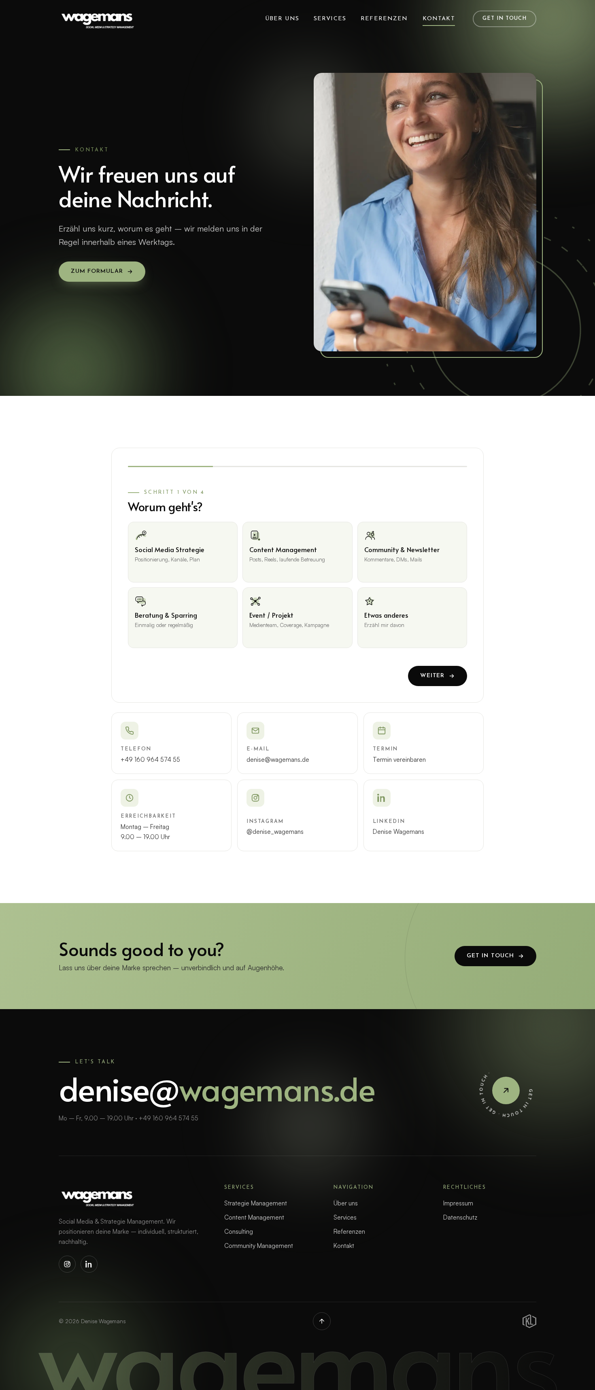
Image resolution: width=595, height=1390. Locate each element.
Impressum (458, 1203)
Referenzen (384, 19)
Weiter (432, 676)
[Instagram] (67, 1264)
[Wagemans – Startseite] (97, 18)
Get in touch (504, 18)
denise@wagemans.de (277, 759)
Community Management (258, 1246)
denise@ (217, 1088)
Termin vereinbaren (399, 759)
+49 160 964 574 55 (150, 759)
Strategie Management (255, 1203)
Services (330, 19)
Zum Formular (97, 271)
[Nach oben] (322, 1321)
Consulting (238, 1231)
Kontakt (439, 19)
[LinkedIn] (89, 1264)
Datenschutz (460, 1217)
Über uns (282, 19)
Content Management (254, 1217)
